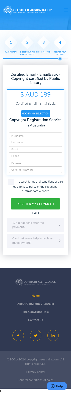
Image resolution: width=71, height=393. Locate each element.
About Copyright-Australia (35, 304)
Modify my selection (35, 113)
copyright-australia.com (27, 10)
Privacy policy (35, 372)
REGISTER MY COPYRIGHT (35, 204)
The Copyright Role (35, 312)
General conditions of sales (35, 380)
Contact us (35, 320)
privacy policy (27, 187)
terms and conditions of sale (45, 182)
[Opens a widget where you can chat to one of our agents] (56, 386)
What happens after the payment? (28, 225)
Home (35, 296)
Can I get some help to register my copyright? (32, 240)
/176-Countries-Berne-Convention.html (35, 282)
